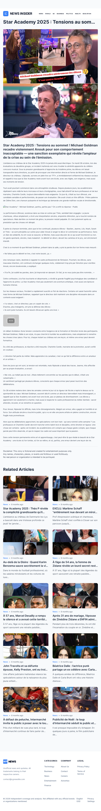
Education (87, 13)
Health (78, 13)
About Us (65, 766)
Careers (64, 776)
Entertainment (50, 781)
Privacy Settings (91, 800)
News (41, 13)
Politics (69, 13)
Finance (47, 785)
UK (54, 13)
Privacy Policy (83, 766)
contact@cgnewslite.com (14, 779)
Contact (64, 771)
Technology (49, 766)
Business (60, 13)
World (48, 13)
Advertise (65, 781)
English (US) (80, 800)
